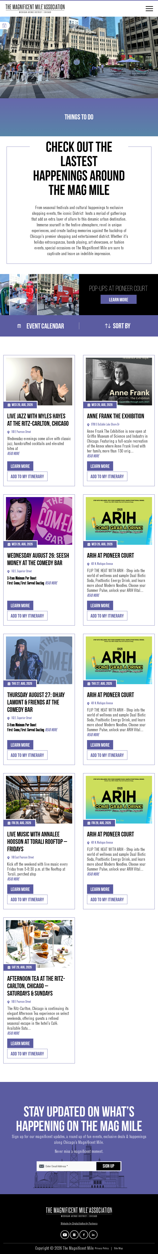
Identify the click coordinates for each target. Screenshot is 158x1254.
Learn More (118, 300)
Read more (13, 454)
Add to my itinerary (27, 477)
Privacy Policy (102, 1248)
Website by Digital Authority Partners (79, 1223)
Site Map (118, 1248)
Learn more (20, 466)
